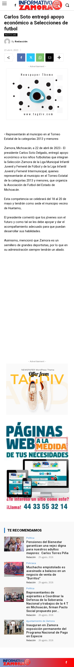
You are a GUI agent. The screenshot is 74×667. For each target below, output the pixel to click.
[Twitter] (31, 57)
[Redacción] (8, 41)
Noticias (10, 34)
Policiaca (31, 563)
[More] (59, 57)
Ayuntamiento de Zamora (40, 621)
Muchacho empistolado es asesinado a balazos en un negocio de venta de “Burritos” (46, 572)
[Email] (49, 57)
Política (30, 538)
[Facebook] (15, 5)
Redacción (21, 41)
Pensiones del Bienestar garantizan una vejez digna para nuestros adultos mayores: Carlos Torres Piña (47, 547)
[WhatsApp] (40, 57)
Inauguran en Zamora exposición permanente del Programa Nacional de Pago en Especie (47, 630)
